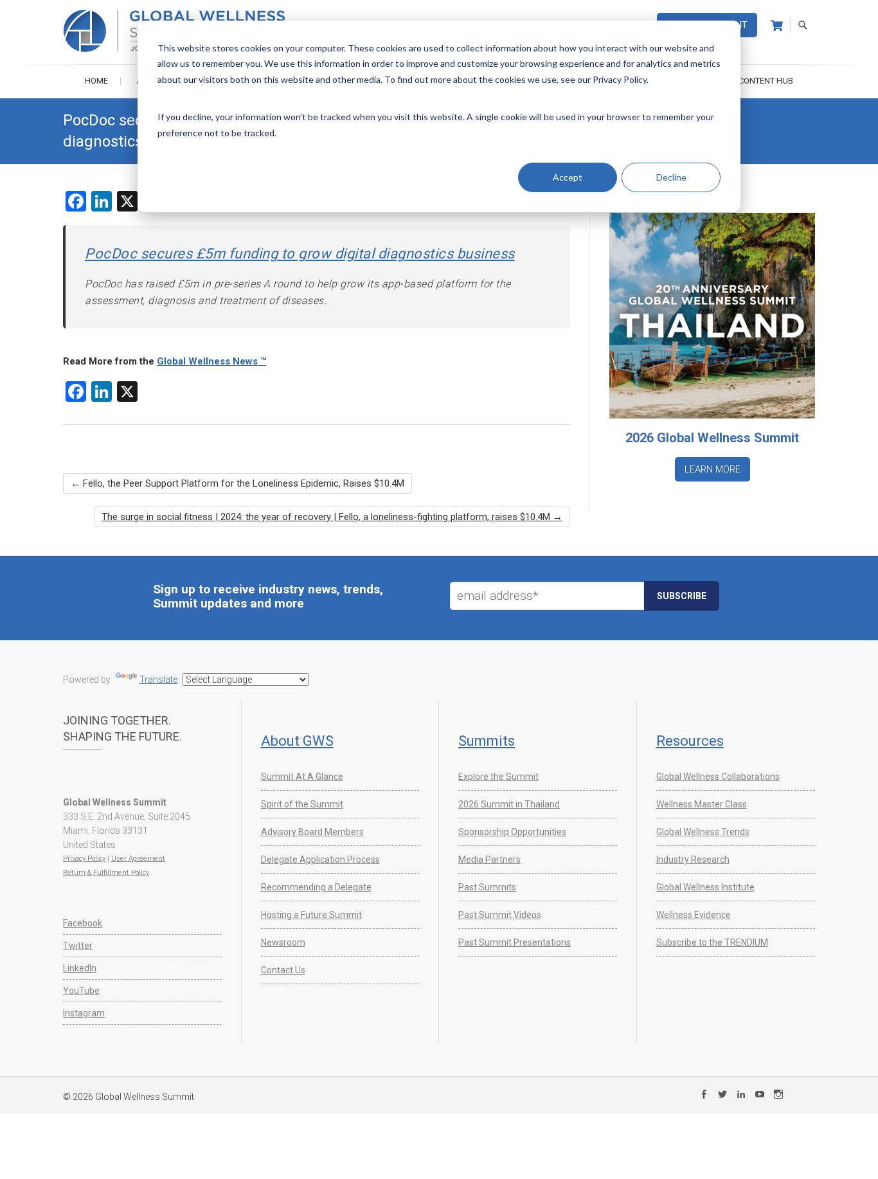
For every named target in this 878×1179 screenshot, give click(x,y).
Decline (671, 177)
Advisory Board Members (312, 832)
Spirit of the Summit (302, 804)
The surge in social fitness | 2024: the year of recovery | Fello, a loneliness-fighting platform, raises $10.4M (332, 517)
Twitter (78, 946)
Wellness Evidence (693, 915)
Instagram (84, 1013)
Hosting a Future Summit (311, 915)
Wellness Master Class (701, 804)
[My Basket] (777, 26)
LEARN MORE (712, 469)
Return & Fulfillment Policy (106, 873)
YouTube (81, 991)
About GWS (297, 741)
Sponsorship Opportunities (512, 832)
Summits (486, 741)
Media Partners (489, 859)
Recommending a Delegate (316, 887)
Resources (690, 741)
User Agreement (138, 858)
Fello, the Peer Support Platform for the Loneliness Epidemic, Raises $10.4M (237, 483)
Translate (158, 679)
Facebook (82, 923)
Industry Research (693, 859)
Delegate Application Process (320, 859)
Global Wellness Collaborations (718, 776)
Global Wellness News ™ (211, 361)
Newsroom (283, 942)
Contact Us (283, 970)
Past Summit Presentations (514, 942)
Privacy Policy (84, 858)
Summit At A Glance (302, 776)
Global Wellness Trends (702, 832)
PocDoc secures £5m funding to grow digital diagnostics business (300, 254)
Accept (567, 177)
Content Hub (766, 81)
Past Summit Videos (499, 915)
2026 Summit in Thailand (509, 804)
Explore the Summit (498, 776)
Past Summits (487, 887)
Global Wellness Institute (705, 887)
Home (96, 81)
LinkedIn (79, 968)
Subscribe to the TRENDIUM (712, 942)
